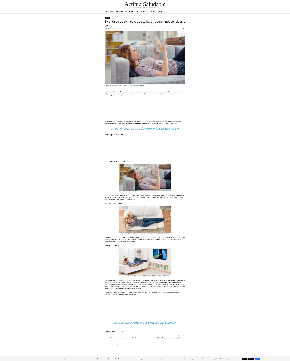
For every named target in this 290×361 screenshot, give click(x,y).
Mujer (131, 11)
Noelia (106, 28)
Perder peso (144, 11)
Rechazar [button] (251, 358)
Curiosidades (109, 11)
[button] (183, 11)
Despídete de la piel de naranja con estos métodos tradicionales (121, 338)
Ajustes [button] (245, 358)
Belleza (137, 11)
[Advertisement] (145, 108)
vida (117, 331)
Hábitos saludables (121, 11)
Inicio (106, 15)
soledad (113, 331)
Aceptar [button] (257, 358)
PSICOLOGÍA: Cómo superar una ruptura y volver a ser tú (171, 338)
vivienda (121, 331)
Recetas (153, 11)
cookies (34, 358)
